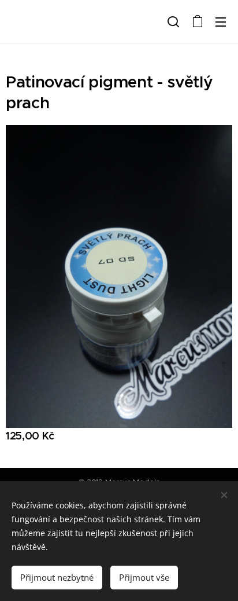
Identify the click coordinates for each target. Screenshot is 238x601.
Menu (220, 21)
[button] (173, 21)
